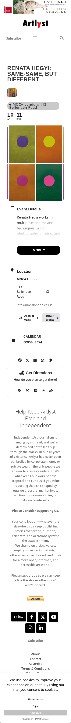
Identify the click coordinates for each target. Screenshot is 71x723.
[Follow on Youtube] (53, 617)
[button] (62, 38)
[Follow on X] (42, 617)
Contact (35, 659)
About (35, 654)
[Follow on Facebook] (31, 617)
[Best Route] (19, 390)
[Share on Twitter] (27, 359)
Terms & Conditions (35, 668)
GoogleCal (33, 342)
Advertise (35, 664)
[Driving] (27, 390)
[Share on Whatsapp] (42, 359)
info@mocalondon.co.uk (34, 305)
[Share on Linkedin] (35, 359)
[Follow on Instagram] (30, 628)
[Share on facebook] (20, 359)
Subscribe (13, 38)
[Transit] (36, 390)
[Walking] (43, 390)
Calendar (32, 336)
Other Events (49, 317)
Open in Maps (29, 318)
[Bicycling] (51, 390)
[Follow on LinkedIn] (41, 628)
